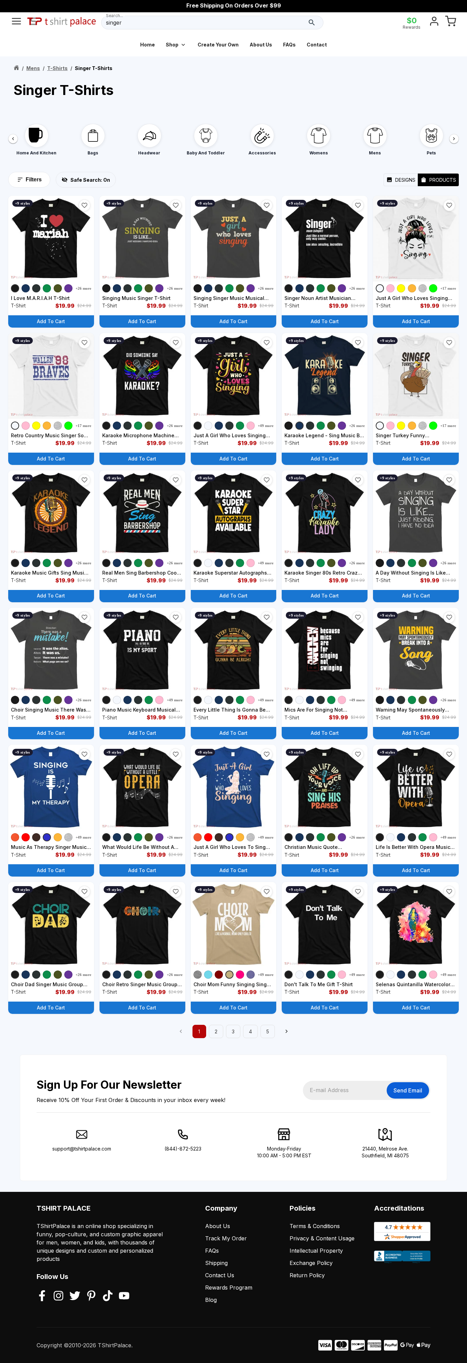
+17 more (448, 288)
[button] (84, 205)
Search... (114, 15)
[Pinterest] (91, 1296)
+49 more (265, 426)
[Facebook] (42, 1296)
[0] (450, 22)
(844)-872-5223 (182, 1149)
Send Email (407, 1090)
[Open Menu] (16, 22)
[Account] (434, 22)
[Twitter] (74, 1296)
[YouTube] (124, 1296)
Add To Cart (51, 321)
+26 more (83, 288)
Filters (34, 179)
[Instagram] (58, 1296)
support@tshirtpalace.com (81, 1149)
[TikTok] (107, 1296)
